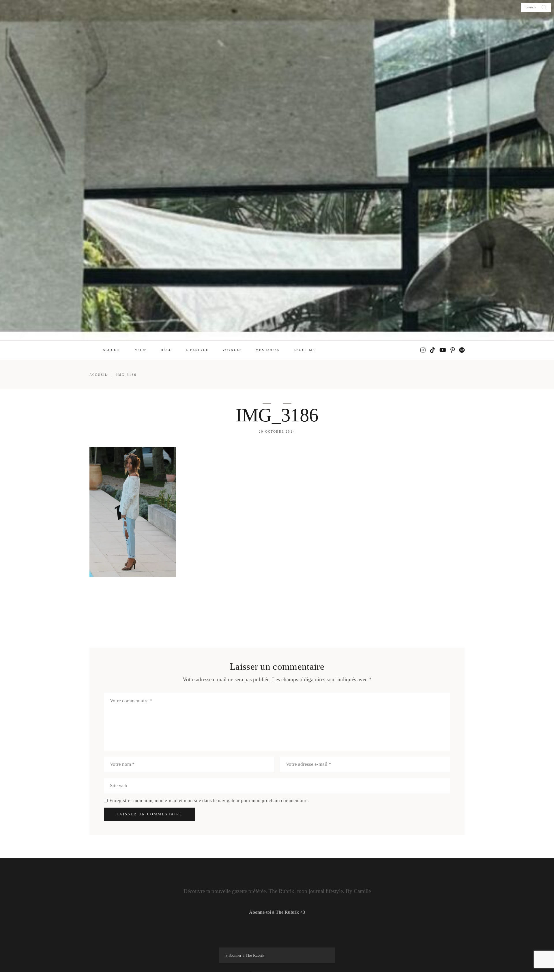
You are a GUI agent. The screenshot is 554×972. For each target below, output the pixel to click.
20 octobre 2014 (277, 431)
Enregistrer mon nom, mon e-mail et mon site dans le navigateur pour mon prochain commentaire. (209, 800)
